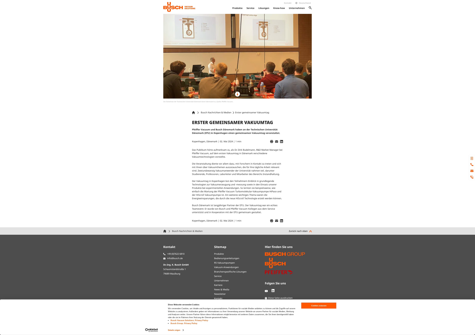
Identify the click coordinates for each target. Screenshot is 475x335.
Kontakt (287, 3)
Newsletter (220, 293)
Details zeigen (174, 330)
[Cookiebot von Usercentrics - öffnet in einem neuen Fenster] (151, 330)
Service (218, 276)
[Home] (194, 112)
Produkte (219, 253)
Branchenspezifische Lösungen (230, 271)
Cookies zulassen (318, 306)
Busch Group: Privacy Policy (184, 323)
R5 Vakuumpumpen (224, 262)
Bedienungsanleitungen (226, 258)
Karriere (218, 284)
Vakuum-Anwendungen (226, 267)
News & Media (221, 289)
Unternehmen (221, 280)
